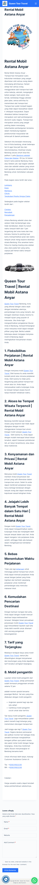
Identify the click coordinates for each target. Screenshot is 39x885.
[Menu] (36, 3)
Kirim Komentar (10, 870)
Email (6, 829)
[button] (34, 880)
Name (6, 822)
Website (7, 835)
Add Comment (10, 842)
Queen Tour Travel (18, 3)
